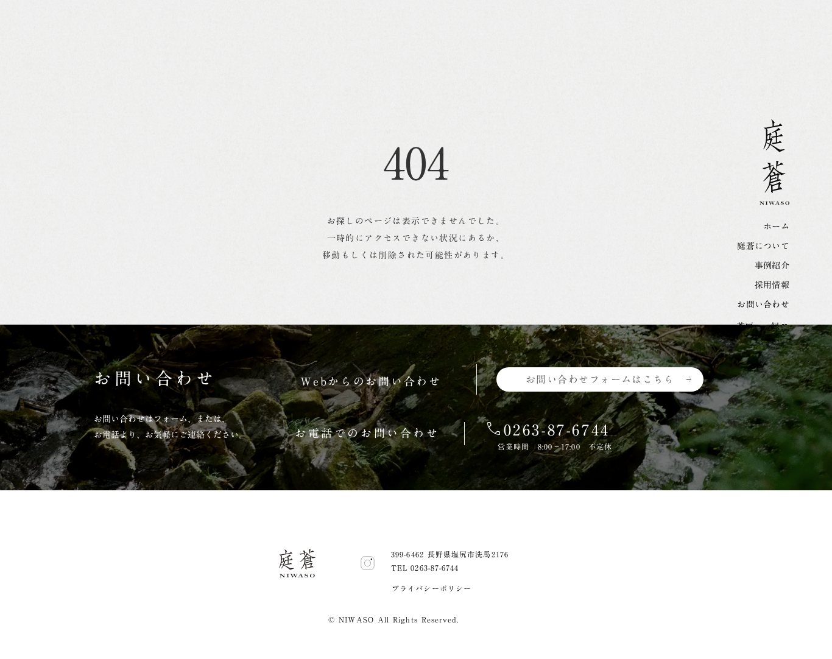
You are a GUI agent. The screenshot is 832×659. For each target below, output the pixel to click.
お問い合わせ (763, 304)
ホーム (776, 226)
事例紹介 (772, 265)
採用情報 (772, 285)
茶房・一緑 (758, 326)
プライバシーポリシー (431, 588)
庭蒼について (763, 246)
